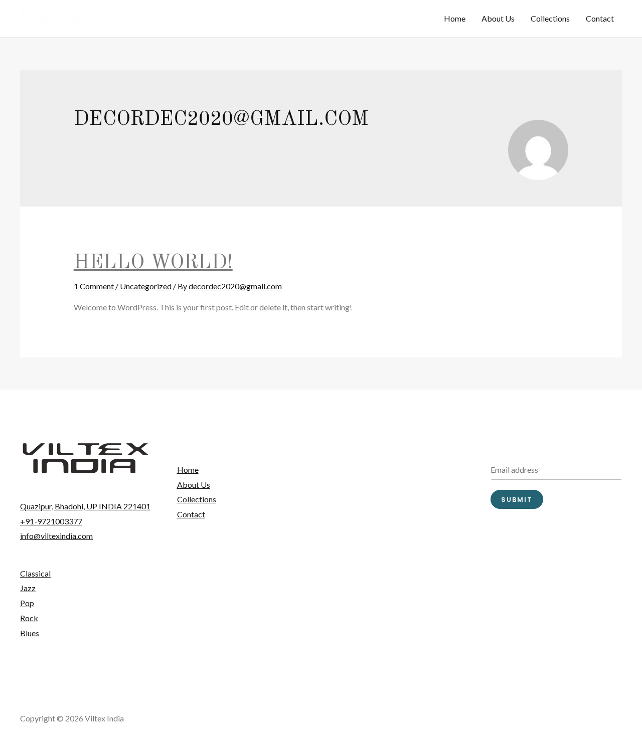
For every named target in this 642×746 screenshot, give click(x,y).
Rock (29, 618)
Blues (29, 633)
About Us (498, 18)
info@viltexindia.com (56, 535)
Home (454, 18)
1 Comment (94, 286)
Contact (600, 18)
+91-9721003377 (51, 521)
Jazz (28, 588)
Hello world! (153, 263)
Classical (35, 573)
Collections (550, 18)
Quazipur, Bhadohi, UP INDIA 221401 (85, 506)
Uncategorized (146, 286)
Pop (27, 603)
